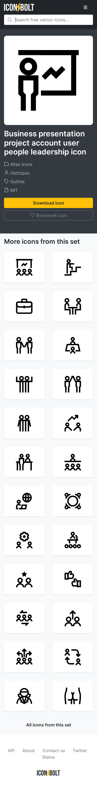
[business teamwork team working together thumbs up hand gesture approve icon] (73, 579)
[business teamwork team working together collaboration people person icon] (73, 384)
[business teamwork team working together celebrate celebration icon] (24, 384)
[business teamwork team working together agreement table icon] (73, 345)
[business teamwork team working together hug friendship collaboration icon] (24, 423)
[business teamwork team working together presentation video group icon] (73, 462)
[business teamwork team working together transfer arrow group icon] (24, 618)
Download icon (48, 203)
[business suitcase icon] (24, 306)
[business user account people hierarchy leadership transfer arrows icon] (73, 657)
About (28, 750)
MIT (13, 190)
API (11, 750)
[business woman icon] (24, 696)
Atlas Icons (20, 164)
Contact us (54, 750)
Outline (17, 181)
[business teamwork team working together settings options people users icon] (24, 540)
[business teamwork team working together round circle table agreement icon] (73, 501)
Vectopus (19, 173)
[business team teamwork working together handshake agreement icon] (24, 345)
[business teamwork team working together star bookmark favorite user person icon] (24, 579)
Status (48, 757)
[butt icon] (73, 696)
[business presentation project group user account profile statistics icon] (24, 267)
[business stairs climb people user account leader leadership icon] (73, 267)
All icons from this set (48, 725)
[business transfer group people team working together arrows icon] (24, 657)
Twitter (80, 750)
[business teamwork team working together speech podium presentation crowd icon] (73, 540)
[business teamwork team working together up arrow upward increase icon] (73, 618)
